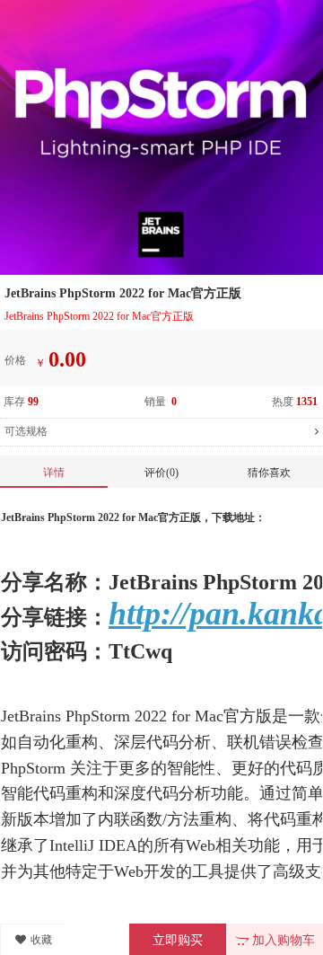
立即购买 (178, 940)
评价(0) (161, 472)
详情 (54, 472)
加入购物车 (282, 940)
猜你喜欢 (269, 472)
